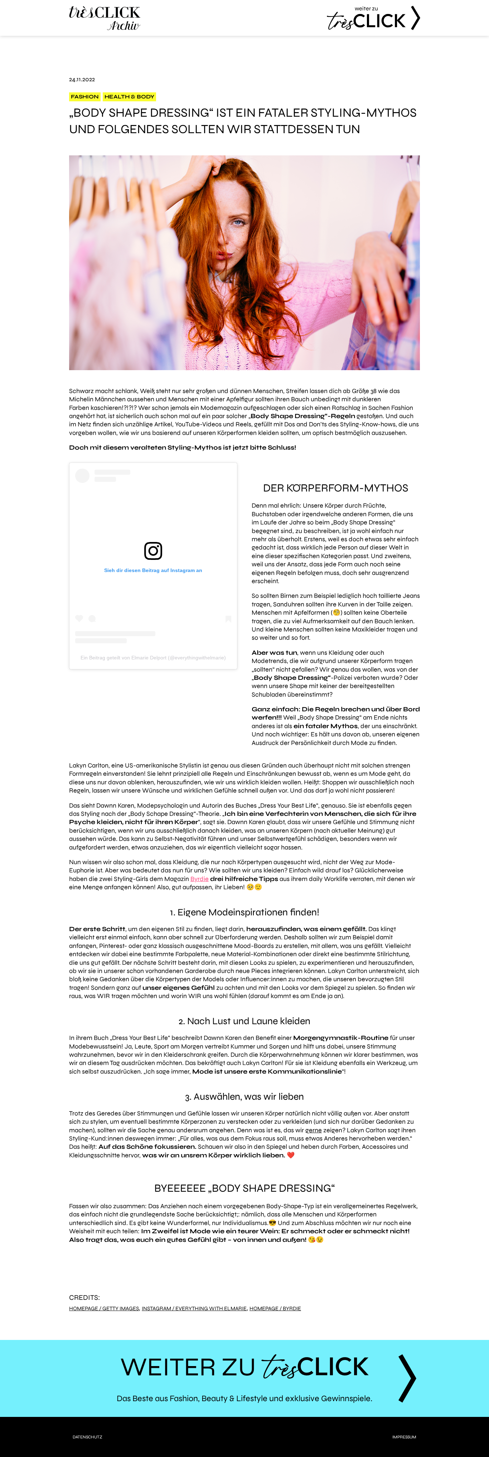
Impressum (404, 1436)
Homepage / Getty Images (104, 1308)
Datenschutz (87, 1436)
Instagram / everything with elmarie (194, 1308)
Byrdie (199, 879)
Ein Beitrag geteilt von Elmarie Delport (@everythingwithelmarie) (153, 657)
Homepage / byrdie (275, 1308)
